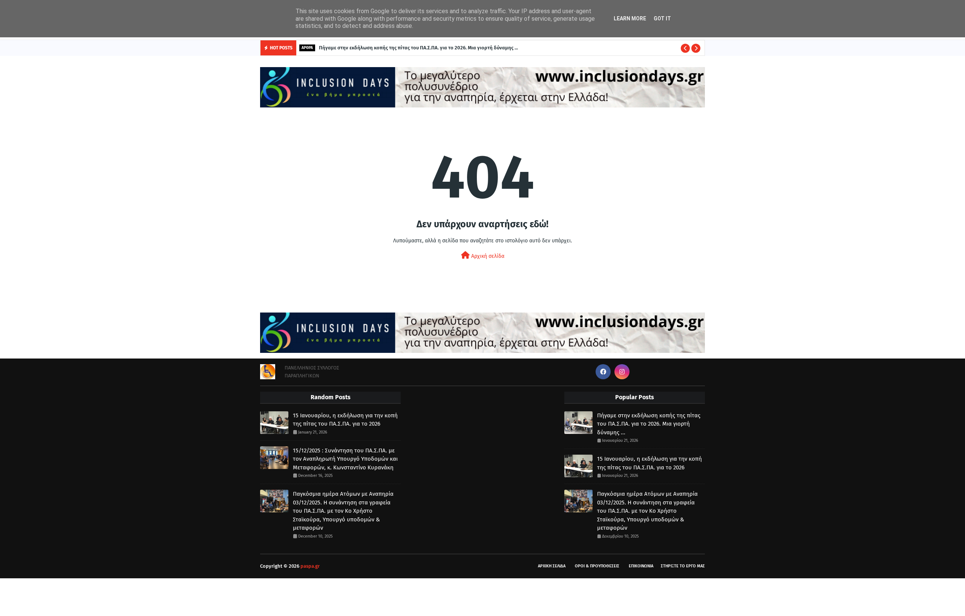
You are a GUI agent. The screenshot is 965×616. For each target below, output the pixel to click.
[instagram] (622, 371)
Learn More (630, 18)
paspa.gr (310, 566)
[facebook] (603, 371)
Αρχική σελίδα (487, 256)
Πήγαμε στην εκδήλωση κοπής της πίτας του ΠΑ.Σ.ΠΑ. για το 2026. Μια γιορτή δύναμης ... (418, 48)
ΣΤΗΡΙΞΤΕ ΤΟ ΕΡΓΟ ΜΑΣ (683, 566)
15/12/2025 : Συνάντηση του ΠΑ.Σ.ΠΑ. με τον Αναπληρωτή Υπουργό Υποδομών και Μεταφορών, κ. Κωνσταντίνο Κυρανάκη (345, 459)
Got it (662, 18)
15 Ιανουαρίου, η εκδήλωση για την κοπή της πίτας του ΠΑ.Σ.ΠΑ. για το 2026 (345, 420)
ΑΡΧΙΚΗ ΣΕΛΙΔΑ (551, 566)
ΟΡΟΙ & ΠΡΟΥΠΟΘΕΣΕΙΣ (597, 566)
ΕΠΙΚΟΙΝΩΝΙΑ (641, 566)
